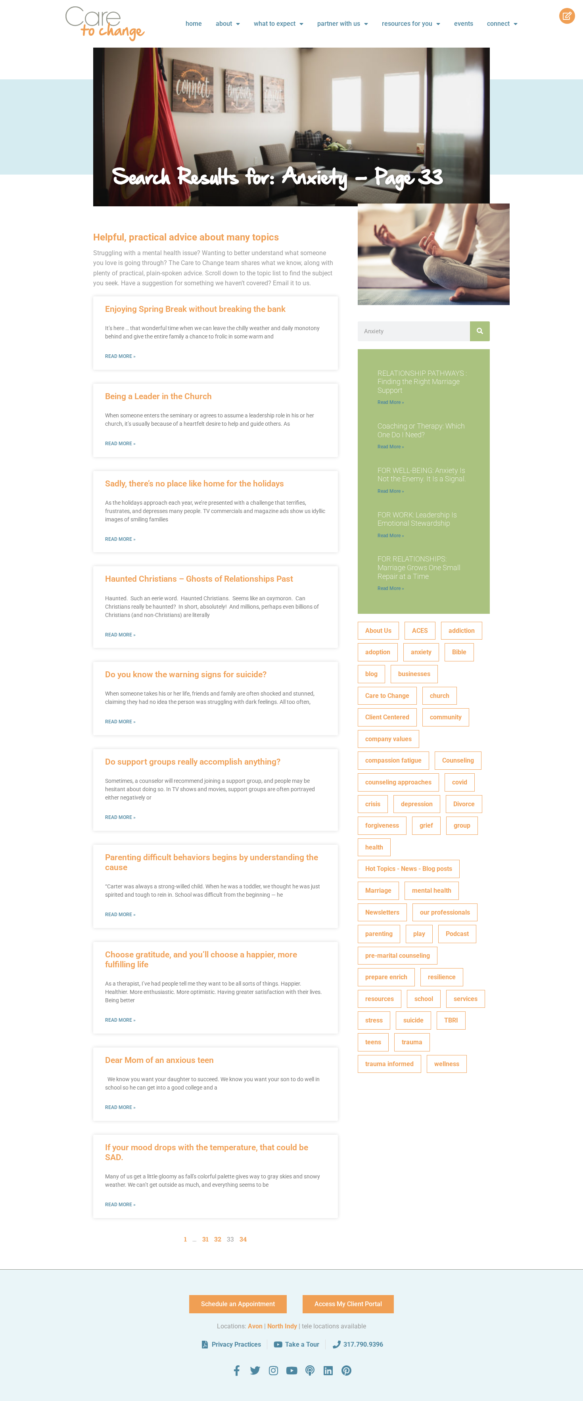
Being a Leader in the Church (158, 396)
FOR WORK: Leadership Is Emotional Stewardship (417, 519)
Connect (498, 23)
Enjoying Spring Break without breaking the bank (195, 309)
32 (217, 1239)
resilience (442, 977)
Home (194, 23)
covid (459, 782)
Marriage (378, 890)
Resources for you (407, 23)
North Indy (282, 1326)
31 (205, 1239)
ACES (420, 630)
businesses (414, 674)
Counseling (458, 760)
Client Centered (387, 717)
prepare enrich (386, 977)
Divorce (464, 804)
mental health (431, 890)
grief (426, 825)
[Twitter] (255, 1370)
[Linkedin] (328, 1370)
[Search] (480, 331)
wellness (446, 1064)
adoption (377, 652)
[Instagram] (273, 1370)
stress (374, 1020)
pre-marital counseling (397, 955)
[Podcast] (310, 1370)
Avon (255, 1326)
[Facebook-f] (237, 1370)
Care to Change (387, 696)
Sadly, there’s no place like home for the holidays (194, 483)
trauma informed (389, 1064)
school (423, 999)
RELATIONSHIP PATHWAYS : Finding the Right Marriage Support (422, 381)
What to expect (274, 23)
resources (379, 999)
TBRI (451, 1020)
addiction (462, 630)
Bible (459, 652)
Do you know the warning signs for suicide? (186, 674)
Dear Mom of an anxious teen (159, 1060)
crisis (372, 804)
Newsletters (382, 912)
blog (371, 674)
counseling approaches (398, 782)
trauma (412, 1042)
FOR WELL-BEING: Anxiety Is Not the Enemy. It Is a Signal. (422, 474)
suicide (413, 1020)
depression (417, 804)
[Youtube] (291, 1370)
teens (373, 1042)
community (446, 717)
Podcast (457, 934)
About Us (378, 630)
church (439, 696)
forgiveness (382, 825)
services (466, 999)
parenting (379, 934)
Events (463, 23)
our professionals (445, 912)
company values (388, 739)
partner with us (338, 23)
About (224, 23)
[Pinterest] (346, 1370)
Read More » (120, 356)
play (419, 934)
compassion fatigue (393, 760)
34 (243, 1239)
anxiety (421, 652)
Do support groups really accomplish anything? (192, 762)
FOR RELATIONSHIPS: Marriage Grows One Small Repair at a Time (419, 567)
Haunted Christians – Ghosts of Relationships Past (199, 579)
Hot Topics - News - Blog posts (408, 869)
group (462, 825)
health (374, 847)
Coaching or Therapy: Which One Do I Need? (421, 430)
